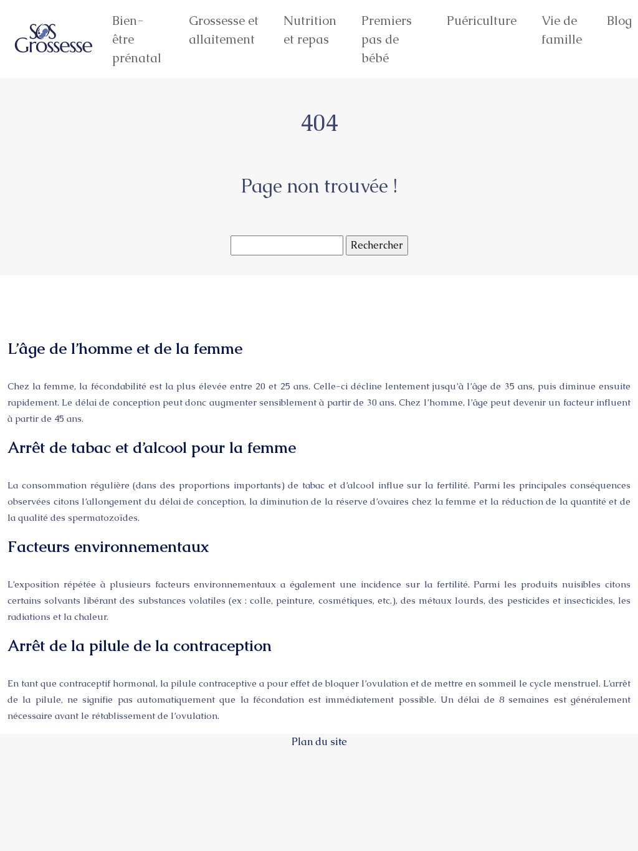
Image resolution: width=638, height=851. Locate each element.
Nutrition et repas (309, 29)
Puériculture (482, 20)
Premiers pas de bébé (386, 39)
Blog (619, 20)
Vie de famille (561, 29)
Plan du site (319, 741)
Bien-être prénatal (136, 39)
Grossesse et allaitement (224, 29)
